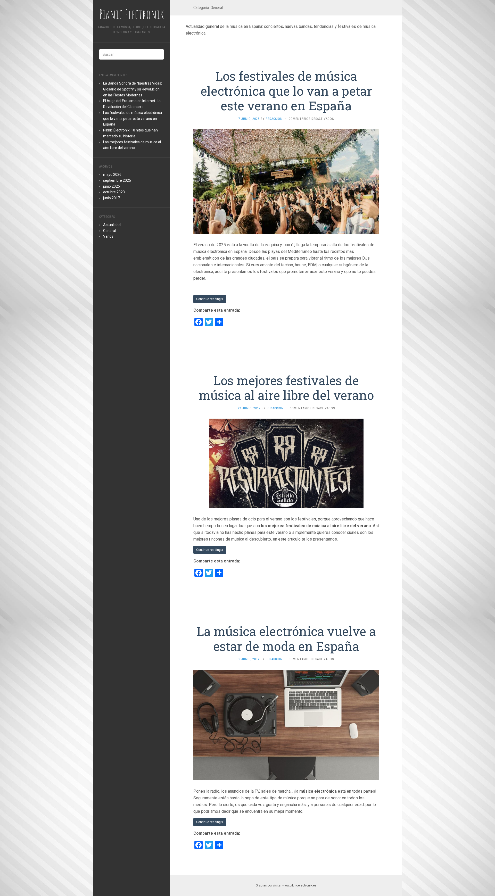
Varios (108, 236)
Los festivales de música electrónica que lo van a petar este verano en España (132, 119)
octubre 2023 (114, 192)
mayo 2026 (112, 174)
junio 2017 (111, 198)
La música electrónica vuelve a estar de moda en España (286, 638)
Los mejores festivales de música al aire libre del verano (286, 387)
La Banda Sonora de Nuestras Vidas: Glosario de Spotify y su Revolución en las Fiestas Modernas (132, 89)
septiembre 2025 (117, 180)
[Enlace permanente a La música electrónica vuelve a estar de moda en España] (286, 724)
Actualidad (112, 225)
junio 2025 (111, 186)
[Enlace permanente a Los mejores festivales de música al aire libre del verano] (286, 463)
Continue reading (208, 299)
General (109, 231)
